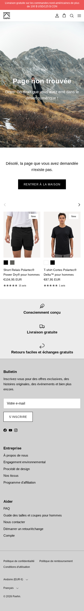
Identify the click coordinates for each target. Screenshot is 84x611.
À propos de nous (15, 455)
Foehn (16, 596)
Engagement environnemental (24, 462)
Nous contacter (14, 522)
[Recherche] (71, 15)
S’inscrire (18, 417)
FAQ (6, 508)
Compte (9, 535)
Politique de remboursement (56, 561)
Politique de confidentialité (18, 561)
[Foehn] (5, 16)
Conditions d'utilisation (16, 566)
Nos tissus (11, 475)
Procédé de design (16, 469)
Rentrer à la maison (42, 184)
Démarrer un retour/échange (23, 529)
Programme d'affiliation (19, 482)
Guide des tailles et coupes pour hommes (32, 515)
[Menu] (79, 15)
